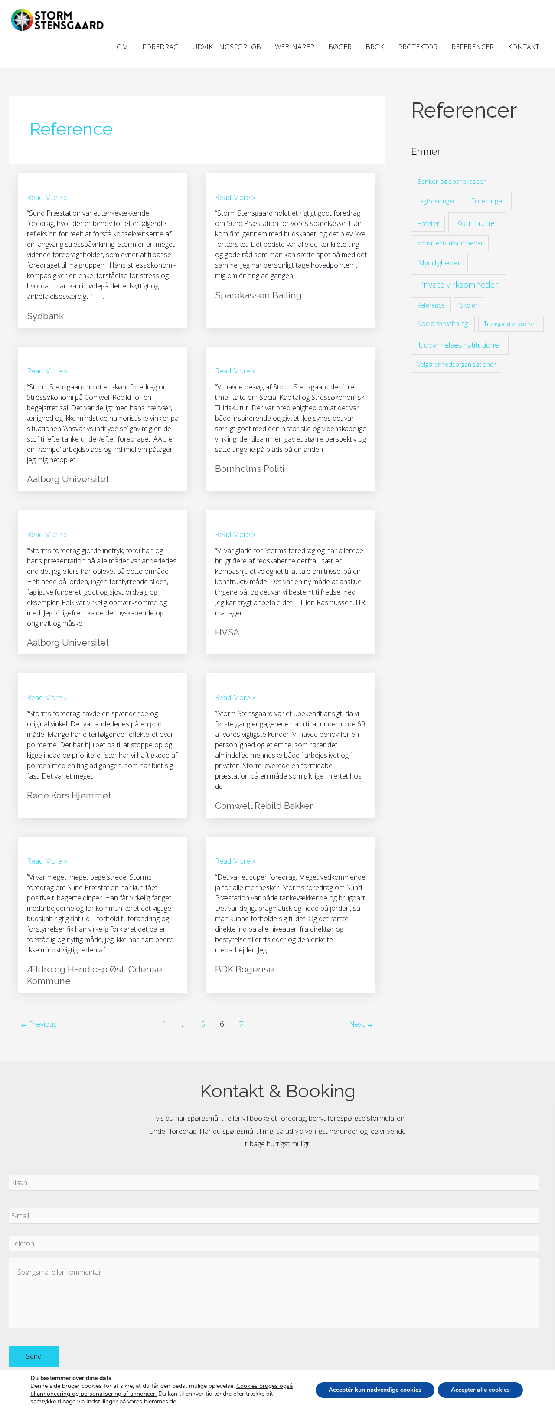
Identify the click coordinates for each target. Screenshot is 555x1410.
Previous (38, 1024)
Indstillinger (102, 1402)
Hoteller (428, 223)
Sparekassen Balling (258, 295)
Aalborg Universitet (68, 479)
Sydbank (45, 316)
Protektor (417, 47)
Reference (431, 305)
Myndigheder (439, 263)
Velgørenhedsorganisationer (456, 364)
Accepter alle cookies (480, 1390)
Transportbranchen (511, 324)
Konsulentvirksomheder (450, 243)
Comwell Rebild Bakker (264, 805)
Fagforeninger (436, 201)
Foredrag (160, 47)
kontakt (523, 47)
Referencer (472, 47)
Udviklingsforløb (227, 47)
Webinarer (294, 47)
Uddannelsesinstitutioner (459, 345)
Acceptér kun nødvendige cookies (375, 1390)
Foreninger (488, 201)
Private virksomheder (458, 284)
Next (361, 1024)
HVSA (227, 632)
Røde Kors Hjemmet (69, 795)
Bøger (340, 47)
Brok (375, 47)
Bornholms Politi (249, 468)
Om (122, 47)
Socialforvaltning (443, 323)
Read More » (47, 197)
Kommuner (477, 222)
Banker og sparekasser (452, 181)
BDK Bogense (244, 969)
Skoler (468, 305)
